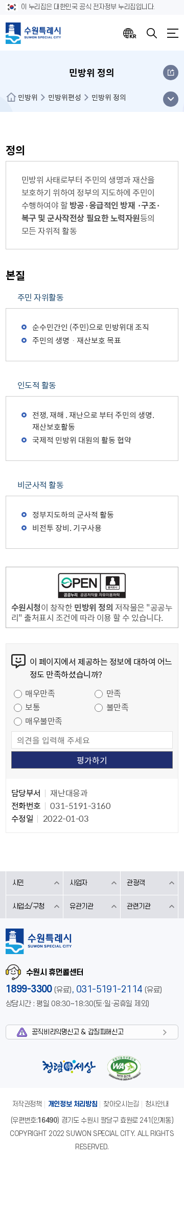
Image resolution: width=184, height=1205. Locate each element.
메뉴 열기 (170, 99)
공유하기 (170, 72)
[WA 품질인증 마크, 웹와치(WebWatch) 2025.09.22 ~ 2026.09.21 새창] (124, 1068)
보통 (32, 707)
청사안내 (157, 1104)
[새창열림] (92, 587)
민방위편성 (64, 97)
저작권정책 (27, 1104)
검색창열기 (152, 33)
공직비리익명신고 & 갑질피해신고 (77, 1032)
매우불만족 (43, 720)
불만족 (117, 707)
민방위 (28, 97)
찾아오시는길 (121, 1104)
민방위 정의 (108, 97)
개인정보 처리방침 (73, 1104)
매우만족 (40, 693)
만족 (113, 693)
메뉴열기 (172, 33)
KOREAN (129, 33)
